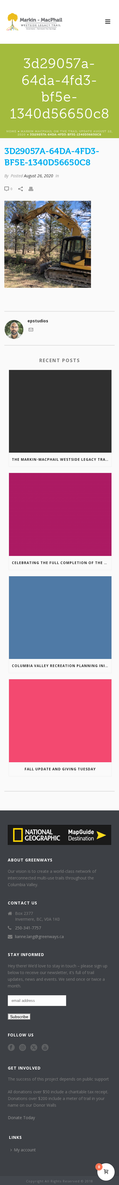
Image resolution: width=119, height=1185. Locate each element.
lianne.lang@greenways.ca (39, 936)
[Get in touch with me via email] (31, 330)
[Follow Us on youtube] (45, 1048)
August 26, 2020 (38, 175)
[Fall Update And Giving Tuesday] (60, 720)
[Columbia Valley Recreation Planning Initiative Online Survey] (60, 617)
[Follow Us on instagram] (22, 1048)
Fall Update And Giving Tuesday (60, 769)
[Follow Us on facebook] (11, 1048)
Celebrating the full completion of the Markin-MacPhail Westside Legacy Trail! (61, 562)
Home (11, 131)
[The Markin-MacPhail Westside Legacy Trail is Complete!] (60, 411)
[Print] (34, 188)
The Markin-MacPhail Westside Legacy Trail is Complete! (61, 459)
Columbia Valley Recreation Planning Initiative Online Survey (61, 665)
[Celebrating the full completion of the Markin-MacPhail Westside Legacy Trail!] (60, 514)
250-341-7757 (28, 928)
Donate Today (21, 1117)
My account (25, 1150)
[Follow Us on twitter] (33, 1048)
